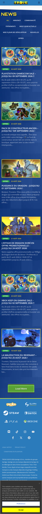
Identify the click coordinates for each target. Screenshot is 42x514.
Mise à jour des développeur (14, 32)
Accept (21, 510)
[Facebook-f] (13, 438)
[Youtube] (33, 432)
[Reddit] (29, 438)
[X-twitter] (21, 438)
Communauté (30, 20)
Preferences (21, 504)
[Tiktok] (17, 432)
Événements (11, 26)
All (8, 20)
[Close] (39, 483)
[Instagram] (25, 432)
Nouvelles (34, 32)
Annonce (17, 20)
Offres (21, 38)
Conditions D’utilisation (13, 452)
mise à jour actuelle (27, 26)
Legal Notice (7, 447)
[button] (21, 389)
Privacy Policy (20, 447)
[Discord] (9, 432)
